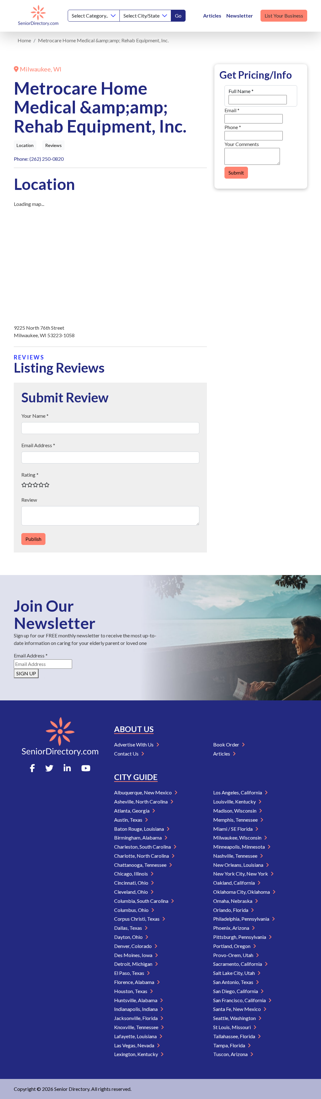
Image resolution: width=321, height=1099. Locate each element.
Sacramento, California (238, 964)
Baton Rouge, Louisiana (139, 829)
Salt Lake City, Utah (234, 973)
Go (178, 15)
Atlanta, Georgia (132, 811)
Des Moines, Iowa (133, 955)
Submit (236, 172)
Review (29, 500)
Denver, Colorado (133, 946)
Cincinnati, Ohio (131, 883)
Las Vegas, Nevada (134, 1045)
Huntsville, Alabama (136, 1000)
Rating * (30, 475)
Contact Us (126, 753)
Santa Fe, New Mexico (237, 1009)
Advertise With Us (134, 744)
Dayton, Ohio (129, 937)
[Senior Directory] (38, 16)
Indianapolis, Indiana (136, 1009)
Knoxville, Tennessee (136, 1027)
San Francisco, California (240, 1000)
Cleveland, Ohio (131, 892)
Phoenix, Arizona (231, 928)
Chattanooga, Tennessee (140, 865)
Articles (212, 15)
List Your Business (284, 15)
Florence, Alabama (134, 982)
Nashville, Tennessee (235, 856)
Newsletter (239, 15)
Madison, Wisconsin (235, 811)
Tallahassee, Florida (234, 1036)
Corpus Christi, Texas (137, 919)
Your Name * (35, 416)
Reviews (53, 145)
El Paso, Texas (129, 973)
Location (25, 145)
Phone (232, 127)
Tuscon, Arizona (231, 1054)
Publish (33, 539)
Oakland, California (234, 883)
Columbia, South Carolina (141, 901)
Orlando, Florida (231, 910)
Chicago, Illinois (131, 874)
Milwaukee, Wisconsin (237, 837)
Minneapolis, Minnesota (239, 847)
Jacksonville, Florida (136, 1018)
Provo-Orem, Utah (233, 955)
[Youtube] (85, 768)
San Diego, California (236, 991)
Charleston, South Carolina (143, 847)
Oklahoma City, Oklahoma (242, 892)
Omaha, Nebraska (233, 901)
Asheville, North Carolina (141, 801)
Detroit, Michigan (133, 964)
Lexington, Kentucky (136, 1054)
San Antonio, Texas (233, 982)
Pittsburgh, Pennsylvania (240, 937)
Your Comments (241, 144)
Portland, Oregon (232, 946)
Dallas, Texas (128, 928)
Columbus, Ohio (132, 910)
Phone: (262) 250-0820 (39, 159)
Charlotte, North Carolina (142, 856)
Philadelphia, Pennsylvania (241, 919)
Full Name (241, 91)
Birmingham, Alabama (138, 837)
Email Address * (38, 445)
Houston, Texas (131, 991)
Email (231, 110)
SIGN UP (26, 673)
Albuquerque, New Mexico (143, 792)
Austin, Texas (128, 820)
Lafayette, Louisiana (136, 1036)
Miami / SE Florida (233, 829)
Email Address (31, 655)
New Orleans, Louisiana (238, 865)
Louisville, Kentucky (235, 801)
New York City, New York (241, 874)
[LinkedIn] (67, 768)
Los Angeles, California (238, 792)
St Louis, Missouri (232, 1027)
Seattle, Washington (235, 1018)
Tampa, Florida (229, 1045)
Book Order (226, 744)
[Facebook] (32, 768)
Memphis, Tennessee (236, 820)
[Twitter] (49, 768)
